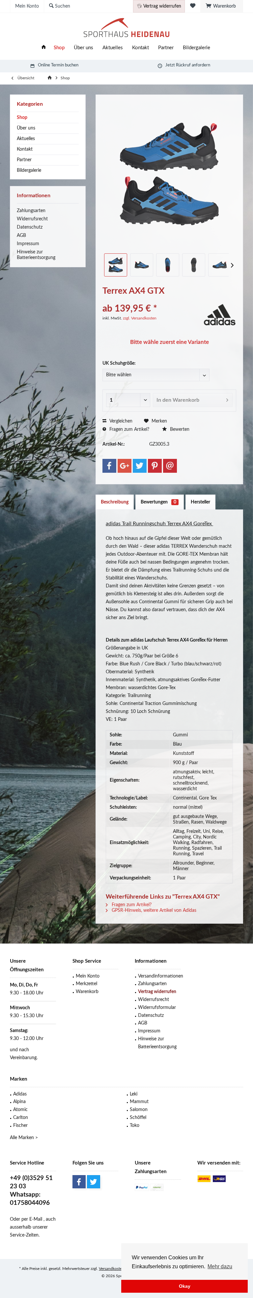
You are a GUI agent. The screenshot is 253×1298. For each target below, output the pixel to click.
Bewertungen (158, 502)
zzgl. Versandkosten (139, 318)
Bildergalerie (29, 170)
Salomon (139, 1109)
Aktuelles (26, 138)
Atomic (20, 1109)
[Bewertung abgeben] (152, 299)
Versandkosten (111, 1269)
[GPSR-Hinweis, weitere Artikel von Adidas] (219, 313)
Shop (22, 117)
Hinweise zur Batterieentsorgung (36, 255)
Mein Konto (87, 976)
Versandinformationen (159, 976)
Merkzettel (86, 984)
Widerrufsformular (157, 1007)
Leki (133, 1094)
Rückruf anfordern (193, 65)
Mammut (139, 1101)
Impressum (28, 243)
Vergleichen (120, 421)
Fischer (20, 1125)
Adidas (20, 1094)
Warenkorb (87, 991)
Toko (134, 1125)
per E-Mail (31, 1219)
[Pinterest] (155, 466)
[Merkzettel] (192, 6)
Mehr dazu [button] (220, 1266)
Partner (24, 160)
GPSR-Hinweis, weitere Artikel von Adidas (153, 910)
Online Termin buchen (58, 65)
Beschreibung (114, 502)
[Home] (43, 48)
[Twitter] (140, 466)
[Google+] (124, 466)
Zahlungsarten (31, 210)
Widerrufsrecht (32, 219)
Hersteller (200, 502)
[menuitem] (221, 6)
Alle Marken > (24, 1137)
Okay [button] (184, 1286)
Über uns (26, 128)
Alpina (19, 1101)
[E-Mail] (170, 466)
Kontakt (25, 149)
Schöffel (138, 1117)
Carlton (20, 1117)
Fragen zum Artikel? (128, 429)
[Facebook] (109, 466)
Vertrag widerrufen (157, 991)
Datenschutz (29, 227)
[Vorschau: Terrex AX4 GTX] (115, 265)
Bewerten (179, 429)
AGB (21, 235)
